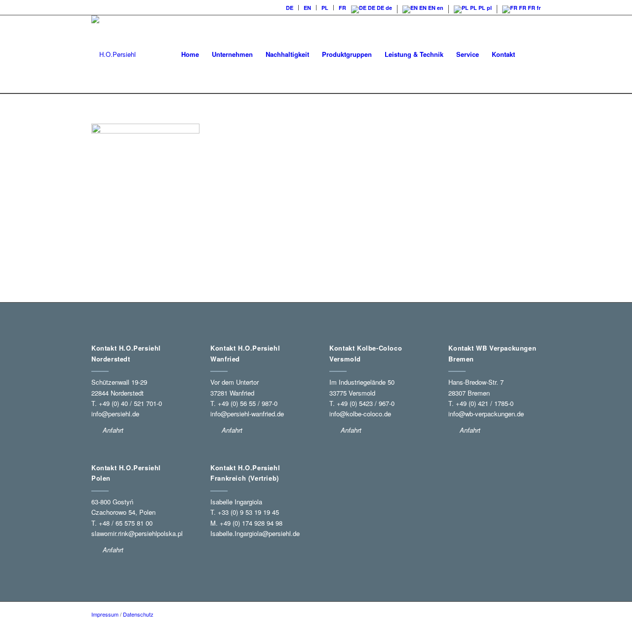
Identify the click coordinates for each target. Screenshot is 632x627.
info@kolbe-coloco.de (360, 413)
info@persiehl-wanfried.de (247, 413)
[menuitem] (290, 7)
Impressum (104, 614)
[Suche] (531, 54)
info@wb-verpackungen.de (486, 413)
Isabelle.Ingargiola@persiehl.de (255, 533)
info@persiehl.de (115, 413)
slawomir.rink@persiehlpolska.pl (137, 533)
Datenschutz (138, 614)
